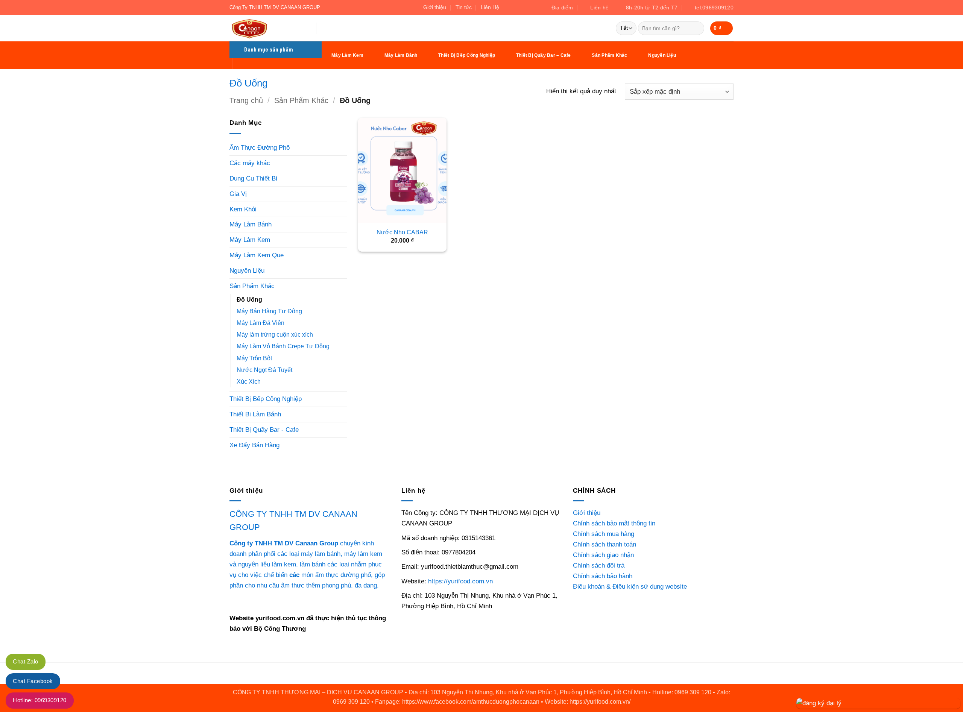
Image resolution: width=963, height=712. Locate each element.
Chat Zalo (25, 661)
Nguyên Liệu (662, 55)
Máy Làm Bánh (401, 55)
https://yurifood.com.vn (460, 581)
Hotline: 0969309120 (40, 700)
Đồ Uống (249, 299)
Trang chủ (246, 100)
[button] (721, 28)
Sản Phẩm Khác (609, 55)
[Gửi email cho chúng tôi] (515, 7)
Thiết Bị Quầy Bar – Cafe (543, 55)
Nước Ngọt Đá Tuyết (264, 370)
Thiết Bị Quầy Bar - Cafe (264, 429)
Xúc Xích (249, 381)
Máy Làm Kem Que (256, 255)
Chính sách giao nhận (603, 555)
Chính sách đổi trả (598, 565)
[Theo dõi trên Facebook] (507, 7)
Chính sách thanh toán (604, 544)
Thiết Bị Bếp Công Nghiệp (466, 55)
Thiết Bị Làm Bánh (255, 414)
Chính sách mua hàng (603, 533)
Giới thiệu (434, 7)
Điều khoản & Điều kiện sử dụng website (630, 586)
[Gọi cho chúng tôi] (523, 7)
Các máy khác (249, 163)
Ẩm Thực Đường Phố (259, 147)
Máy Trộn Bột (254, 358)
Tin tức (464, 7)
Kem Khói (243, 209)
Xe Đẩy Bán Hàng (254, 445)
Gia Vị (238, 193)
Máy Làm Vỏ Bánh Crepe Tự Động (283, 346)
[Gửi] (696, 28)
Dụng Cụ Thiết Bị (253, 178)
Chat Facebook (33, 681)
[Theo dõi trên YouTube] (531, 7)
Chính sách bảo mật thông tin (614, 523)
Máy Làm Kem (347, 55)
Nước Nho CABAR (402, 232)
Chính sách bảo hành (602, 576)
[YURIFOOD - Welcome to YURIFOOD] (267, 28)
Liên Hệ (490, 7)
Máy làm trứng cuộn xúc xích (275, 334)
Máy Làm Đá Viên (260, 323)
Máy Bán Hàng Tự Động (269, 311)
